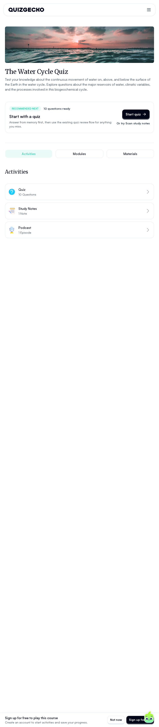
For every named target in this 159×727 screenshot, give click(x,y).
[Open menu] (149, 10)
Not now (116, 719)
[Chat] (149, 717)
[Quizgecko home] (26, 10)
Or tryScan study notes (133, 123)
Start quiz (133, 114)
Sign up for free (140, 719)
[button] (79, 192)
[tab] (28, 154)
